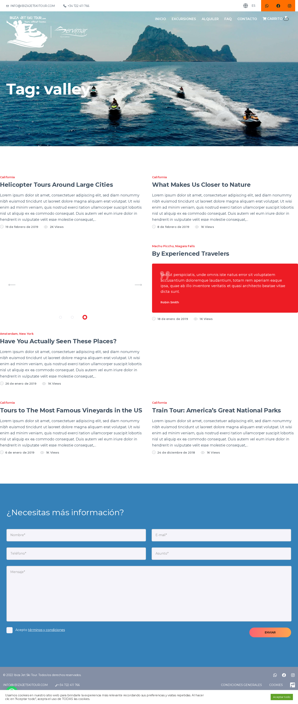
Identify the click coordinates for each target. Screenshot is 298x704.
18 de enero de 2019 (172, 319)
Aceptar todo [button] (281, 697)
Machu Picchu (163, 246)
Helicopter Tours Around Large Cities (56, 184)
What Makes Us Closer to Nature (201, 184)
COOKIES (276, 685)
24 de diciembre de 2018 (176, 452)
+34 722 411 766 (68, 685)
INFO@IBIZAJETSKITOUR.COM (25, 685)
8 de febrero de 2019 (173, 227)
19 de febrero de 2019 (21, 227)
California (7, 177)
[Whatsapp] (266, 5)
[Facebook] (278, 5)
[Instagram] (289, 5)
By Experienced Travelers (190, 253)
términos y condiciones (46, 630)
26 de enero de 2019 (20, 383)
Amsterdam (9, 334)
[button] (60, 317)
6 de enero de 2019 (19, 452)
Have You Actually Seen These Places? (58, 341)
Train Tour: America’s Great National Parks (216, 410)
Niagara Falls (185, 246)
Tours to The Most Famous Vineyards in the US (71, 410)
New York (26, 334)
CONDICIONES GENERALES (241, 685)
